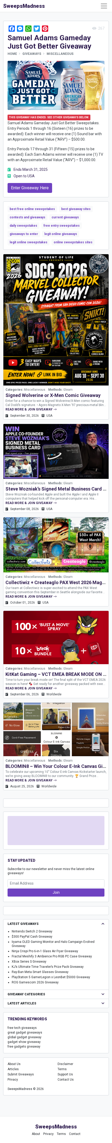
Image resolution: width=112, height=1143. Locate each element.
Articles (13, 1069)
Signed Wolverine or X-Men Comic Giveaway (53, 395)
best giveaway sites (76, 209)
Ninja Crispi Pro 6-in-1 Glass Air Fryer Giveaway (45, 951)
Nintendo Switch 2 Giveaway (32, 931)
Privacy (13, 1079)
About (36, 1134)
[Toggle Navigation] (104, 6)
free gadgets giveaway (24, 1046)
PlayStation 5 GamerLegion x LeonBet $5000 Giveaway (51, 977)
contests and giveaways (27, 217)
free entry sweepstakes (61, 225)
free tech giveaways (22, 1028)
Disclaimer (65, 1064)
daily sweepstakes (23, 225)
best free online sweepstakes (32, 209)
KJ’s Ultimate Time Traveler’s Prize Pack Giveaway (48, 967)
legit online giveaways (60, 234)
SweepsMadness (24, 6)
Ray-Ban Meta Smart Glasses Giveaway (40, 972)
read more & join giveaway (29, 409)
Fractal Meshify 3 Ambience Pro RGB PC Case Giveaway (52, 956)
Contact (74, 1134)
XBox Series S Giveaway (29, 961)
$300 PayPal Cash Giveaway (32, 936)
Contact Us (66, 1079)
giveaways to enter (24, 234)
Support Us (65, 1074)
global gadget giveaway (24, 1037)
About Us (14, 1064)
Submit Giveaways (21, 1074)
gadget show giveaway (24, 1042)
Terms (62, 1069)
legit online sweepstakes (28, 242)
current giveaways (65, 217)
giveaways (31, 54)
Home (12, 54)
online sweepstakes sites (73, 242)
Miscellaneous (60, 54)
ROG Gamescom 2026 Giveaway (35, 982)
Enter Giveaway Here (30, 187)
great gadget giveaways (25, 1032)
